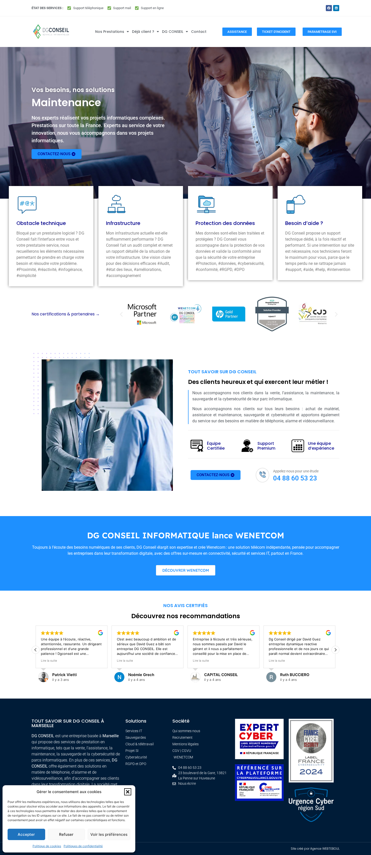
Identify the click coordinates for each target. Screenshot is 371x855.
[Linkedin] (336, 8)
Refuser (66, 834)
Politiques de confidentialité (83, 846)
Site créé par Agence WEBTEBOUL (315, 848)
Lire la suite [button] (89, 660)
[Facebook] (329, 8)
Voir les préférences (108, 834)
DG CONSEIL (172, 31)
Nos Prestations (109, 31)
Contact (198, 31)
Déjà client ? (143, 31)
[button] (127, 791)
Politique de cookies (47, 846)
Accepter (26, 834)
